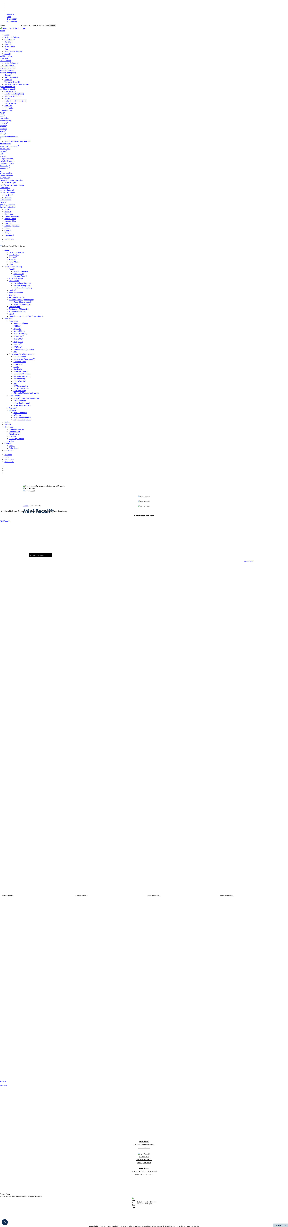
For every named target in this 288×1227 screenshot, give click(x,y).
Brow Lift (12, 295)
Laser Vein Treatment (22, 405)
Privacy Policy (5, 1194)
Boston (12, 445)
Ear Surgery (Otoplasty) (18, 309)
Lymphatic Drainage (22, 374)
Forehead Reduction (17, 311)
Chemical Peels (20, 361)
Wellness (12, 410)
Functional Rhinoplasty (23, 288)
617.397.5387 (9, 450)
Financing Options (16, 438)
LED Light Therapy (21, 371)
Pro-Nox (13, 408)
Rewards (8, 454)
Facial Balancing (16, 278)
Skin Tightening (20, 390)
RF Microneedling (21, 386)
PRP (15, 352)
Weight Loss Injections (22, 420)
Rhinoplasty (14, 280)
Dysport (17, 328)
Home (25, 506)
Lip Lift (11, 314)
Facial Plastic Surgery (13, 266)
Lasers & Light (14, 395)
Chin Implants (14, 306)
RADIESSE (18, 339)
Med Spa (8, 318)
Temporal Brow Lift (16, 297)
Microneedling (19, 378)
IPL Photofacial (20, 400)
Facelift (12, 269)
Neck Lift (12, 290)
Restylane (18, 341)
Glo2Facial (18, 369)
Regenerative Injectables (24, 349)
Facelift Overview (21, 271)
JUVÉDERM (19, 336)
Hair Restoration (20, 412)
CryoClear (18, 364)
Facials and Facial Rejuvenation (22, 354)
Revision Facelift (20, 276)
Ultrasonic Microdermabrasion (26, 393)
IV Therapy (18, 415)
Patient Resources (16, 429)
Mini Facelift (19, 273)
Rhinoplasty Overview (22, 283)
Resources (8, 427)
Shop (6, 457)
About (6, 250)
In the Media (14, 262)
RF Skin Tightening (21, 388)
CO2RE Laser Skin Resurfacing (26, 398)
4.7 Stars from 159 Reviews (144, 1144)
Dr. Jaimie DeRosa (16, 252)
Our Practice (14, 254)
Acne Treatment (20, 356)
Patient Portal (14, 431)
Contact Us (280, 1225)
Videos (11, 441)
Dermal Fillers (19, 331)
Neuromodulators (21, 323)
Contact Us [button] (3, 1081)
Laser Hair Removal (22, 403)
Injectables (13, 321)
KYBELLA (18, 347)
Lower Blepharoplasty (22, 304)
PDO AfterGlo (20, 381)
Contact (7, 443)
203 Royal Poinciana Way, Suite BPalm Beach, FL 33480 (144, 1171)
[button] (5, 1222)
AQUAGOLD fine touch (24, 359)
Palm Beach (14, 448)
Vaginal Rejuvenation (22, 417)
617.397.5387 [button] (3, 1085)
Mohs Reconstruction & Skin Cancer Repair (26, 316)
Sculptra (18, 344)
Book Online (9, 461)
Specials (12, 259)
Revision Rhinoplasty (22, 285)
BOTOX (17, 326)
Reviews (7, 424)
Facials (16, 366)
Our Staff (13, 257)
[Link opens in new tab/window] (141, 1139)
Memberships (14, 434)
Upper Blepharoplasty (23, 302)
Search (52, 26)
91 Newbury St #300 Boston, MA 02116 (144, 1160)
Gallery (7, 422)
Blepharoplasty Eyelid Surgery (21, 299)
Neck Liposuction (16, 292)
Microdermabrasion (22, 376)
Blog (11, 264)
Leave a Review (144, 1148)
